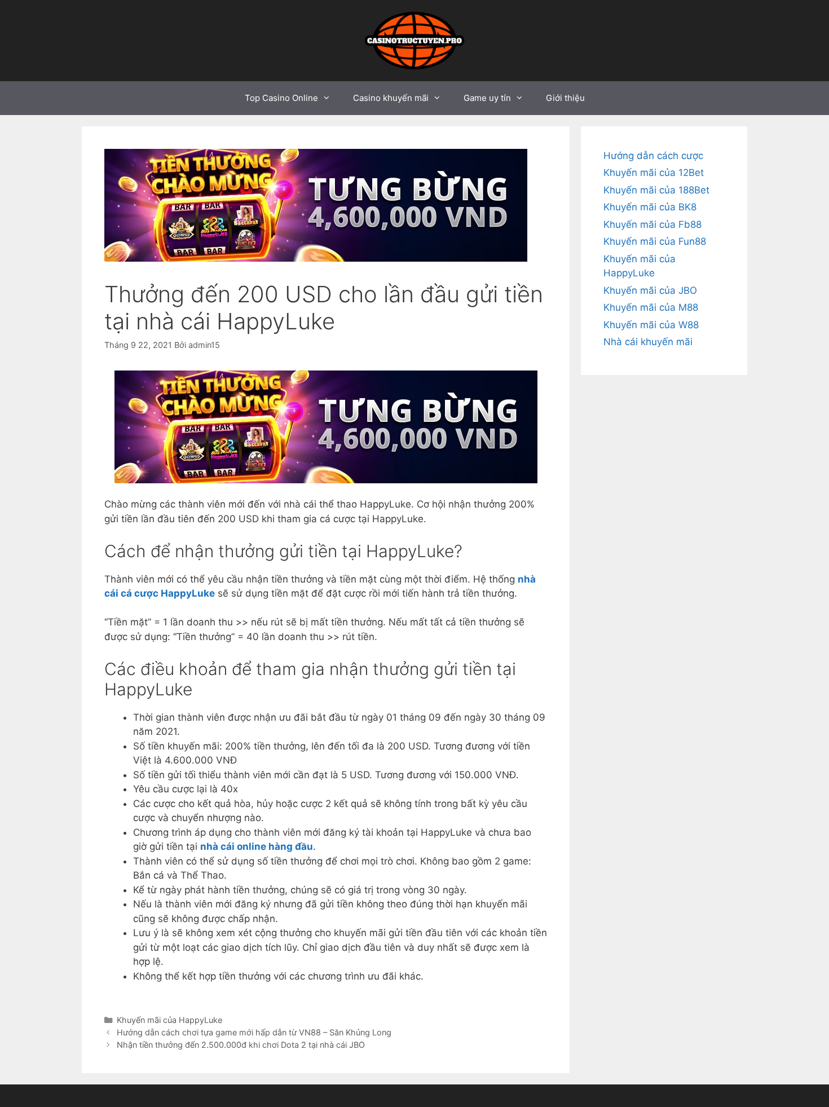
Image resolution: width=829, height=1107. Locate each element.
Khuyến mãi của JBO (650, 290)
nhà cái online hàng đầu (256, 846)
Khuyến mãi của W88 (651, 324)
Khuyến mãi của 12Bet (653, 172)
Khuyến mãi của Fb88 (652, 224)
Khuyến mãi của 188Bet (656, 190)
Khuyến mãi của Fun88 (654, 241)
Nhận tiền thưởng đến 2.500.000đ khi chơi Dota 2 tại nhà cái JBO (242, 1044)
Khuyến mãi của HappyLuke (169, 1020)
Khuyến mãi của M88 (650, 307)
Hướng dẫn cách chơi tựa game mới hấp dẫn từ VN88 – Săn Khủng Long (254, 1032)
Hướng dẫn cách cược (653, 155)
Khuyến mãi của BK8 (649, 207)
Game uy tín (487, 97)
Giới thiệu (565, 97)
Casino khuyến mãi (391, 97)
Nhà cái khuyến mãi (648, 341)
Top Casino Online (281, 97)
